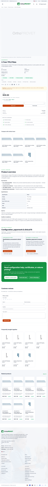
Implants (26, 478)
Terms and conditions (5, 460)
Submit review (7, 320)
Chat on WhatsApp (34, 277)
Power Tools (27, 474)
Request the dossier (31, 251)
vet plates (14, 81)
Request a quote (4, 471)
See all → (45, 373)
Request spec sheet (7, 251)
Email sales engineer (8, 253)
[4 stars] (9, 299)
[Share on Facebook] (14, 85)
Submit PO (3, 473)
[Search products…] (33, 4)
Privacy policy (4, 458)
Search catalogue (28, 479)
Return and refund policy (6, 461)
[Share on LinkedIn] (12, 85)
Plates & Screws (10, 7)
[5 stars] (11, 299)
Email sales (35, 105)
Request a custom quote (10, 277)
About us (3, 456)
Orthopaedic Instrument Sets (30, 473)
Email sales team (23, 277)
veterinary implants (33, 81)
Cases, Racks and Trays (29, 476)
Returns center (28, 463)
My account (3, 469)
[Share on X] (10, 85)
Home (2, 7)
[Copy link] (17, 85)
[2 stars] (5, 299)
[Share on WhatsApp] (5, 85)
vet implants (10, 81)
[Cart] (37, 4)
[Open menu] (2, 4)
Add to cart (13, 105)
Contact (2, 463)
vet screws (19, 81)
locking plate (4, 81)
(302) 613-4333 (8, 445)
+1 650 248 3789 (9, 449)
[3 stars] (7, 299)
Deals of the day (28, 458)
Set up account (4, 468)
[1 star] (3, 299)
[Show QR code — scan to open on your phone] (19, 85)
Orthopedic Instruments (29, 471)
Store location (27, 456)
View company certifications (32, 253)
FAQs (26, 461)
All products (27, 468)
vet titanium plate (25, 81)
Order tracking (28, 460)
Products (5, 7)
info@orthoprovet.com (8, 447)
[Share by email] (8, 85)
